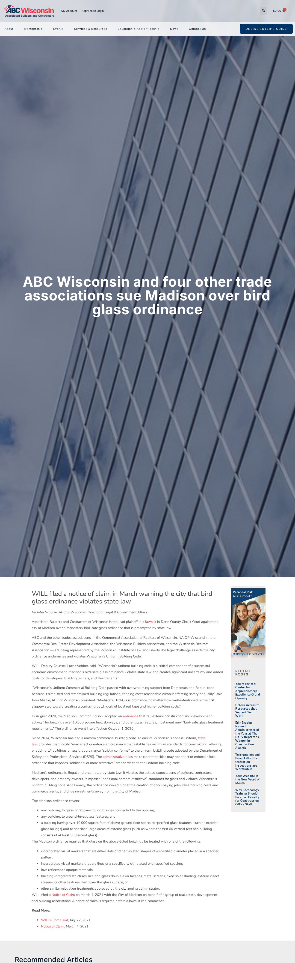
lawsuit (150, 621)
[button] (263, 11)
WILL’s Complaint (54, 920)
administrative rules (118, 756)
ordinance (130, 716)
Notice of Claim (63, 894)
